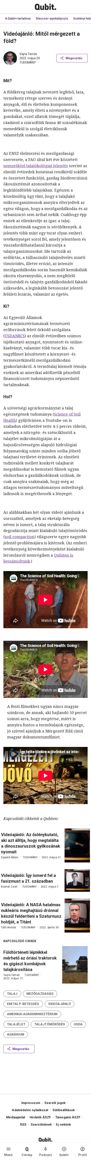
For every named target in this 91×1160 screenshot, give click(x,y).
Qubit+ (64, 1155)
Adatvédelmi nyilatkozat (30, 1110)
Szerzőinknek (41, 1124)
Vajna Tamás (28, 54)
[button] (12, 993)
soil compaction (19, 536)
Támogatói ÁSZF (67, 1117)
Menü (8, 1155)
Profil (82, 1155)
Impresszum (30, 1103)
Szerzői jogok (54, 1103)
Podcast (45, 1155)
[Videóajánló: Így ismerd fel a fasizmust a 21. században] (77, 880)
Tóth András (8, 927)
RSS (23, 1124)
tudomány (27, 62)
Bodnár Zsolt (9, 886)
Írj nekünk (63, 1124)
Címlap (27, 1155)
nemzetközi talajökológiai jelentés (35, 165)
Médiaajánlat (15, 1117)
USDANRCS (15, 335)
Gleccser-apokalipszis (52, 18)
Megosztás (74, 58)
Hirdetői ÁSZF (40, 1117)
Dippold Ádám (9, 857)
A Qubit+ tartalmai (18, 18)
